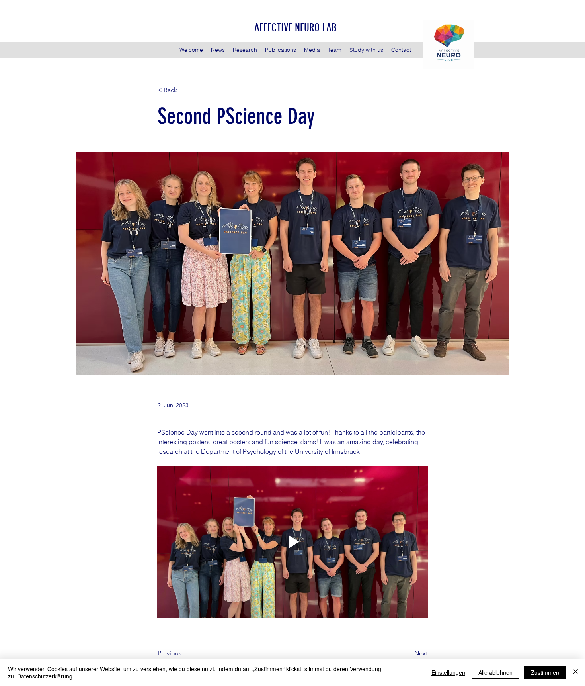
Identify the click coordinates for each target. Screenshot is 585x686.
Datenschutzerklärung (44, 676)
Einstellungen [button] (448, 672)
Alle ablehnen (495, 672)
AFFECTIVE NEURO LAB (295, 27)
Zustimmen (545, 672)
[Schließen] (575, 672)
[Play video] (292, 542)
